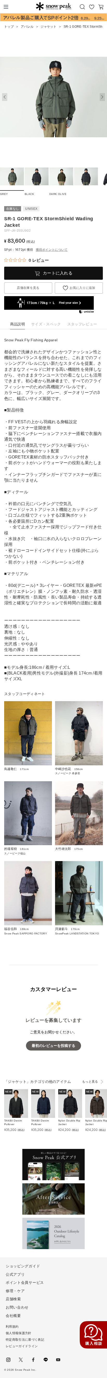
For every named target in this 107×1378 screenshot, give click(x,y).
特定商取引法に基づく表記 (25, 1339)
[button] (102, 97)
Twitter (21, 1360)
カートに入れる (57, 273)
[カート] (101, 7)
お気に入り (92, 7)
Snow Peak (53, 6)
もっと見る (90, 1081)
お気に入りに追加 (82, 288)
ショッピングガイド (23, 1266)
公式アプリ (15, 1274)
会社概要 (13, 1316)
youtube (58, 1360)
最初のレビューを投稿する (53, 1045)
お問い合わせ (17, 1307)
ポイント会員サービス (25, 1282)
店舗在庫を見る (28, 288)
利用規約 (12, 1326)
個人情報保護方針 (18, 1333)
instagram (8, 1360)
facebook (33, 1360)
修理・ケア (15, 1291)
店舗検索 (13, 1299)
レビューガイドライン (22, 1346)
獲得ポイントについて (52, 250)
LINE (46, 1360)
